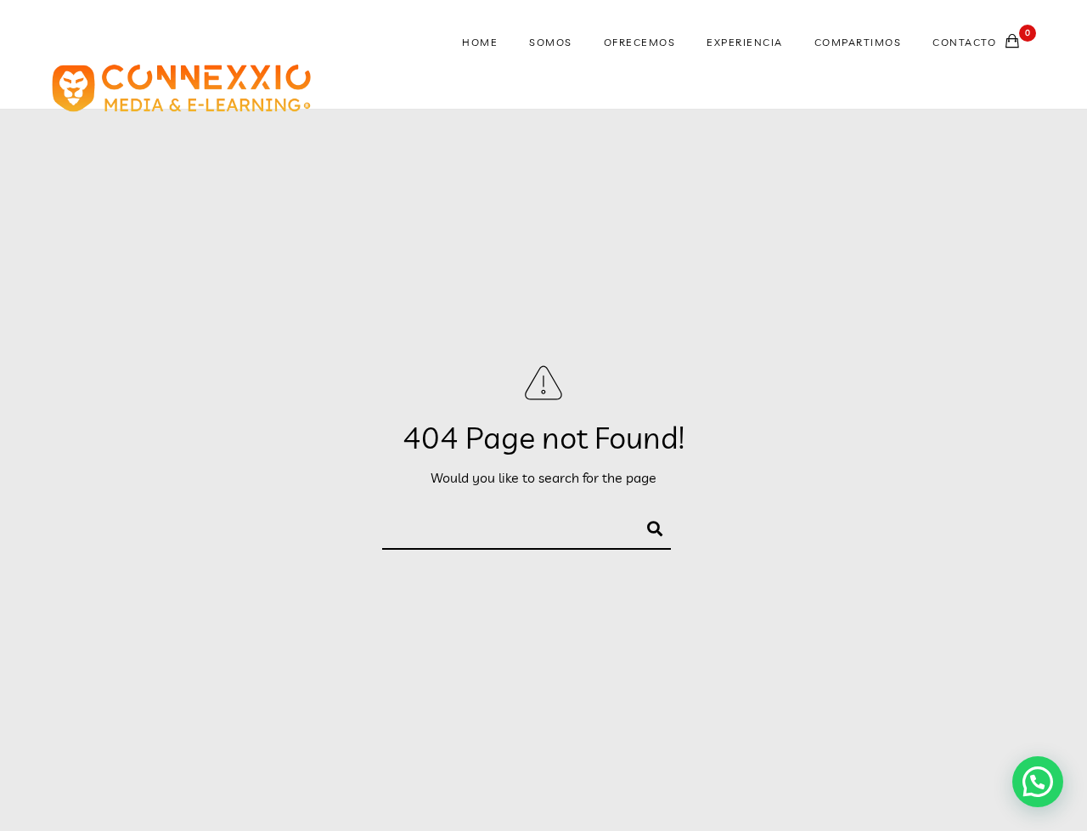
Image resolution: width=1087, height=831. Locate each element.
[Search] (647, 526)
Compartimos (858, 42)
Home (480, 42)
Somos (550, 42)
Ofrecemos (640, 42)
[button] (1037, 781)
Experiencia (745, 42)
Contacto (964, 42)
